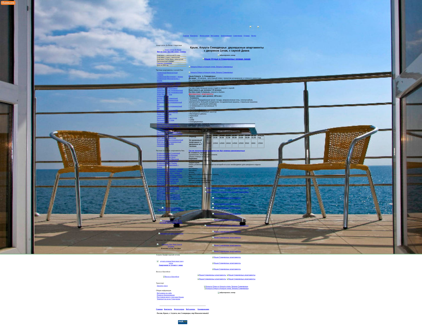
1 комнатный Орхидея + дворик (169, 83)
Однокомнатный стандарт (165, 61)
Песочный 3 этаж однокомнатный (169, 134)
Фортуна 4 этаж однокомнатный (169, 142)
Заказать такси (162, 286)
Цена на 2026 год (162, 65)
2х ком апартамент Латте (166, 157)
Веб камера (215, 36)
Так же (192, 151)
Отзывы (247, 36)
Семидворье (237, 36)
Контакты (194, 36)
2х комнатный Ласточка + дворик (169, 171)
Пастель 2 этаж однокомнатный (169, 132)
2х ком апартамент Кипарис (167, 155)
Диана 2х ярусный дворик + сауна (169, 177)
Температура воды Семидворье (168, 299)
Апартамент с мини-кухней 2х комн (169, 55)
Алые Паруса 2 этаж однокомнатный (164, 95)
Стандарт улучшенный (164, 63)
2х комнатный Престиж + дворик (169, 175)
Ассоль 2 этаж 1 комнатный (167, 98)
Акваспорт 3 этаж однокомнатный (170, 90)
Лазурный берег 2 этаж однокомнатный (165, 121)
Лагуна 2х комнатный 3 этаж (168, 181)
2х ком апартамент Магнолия (168, 159)
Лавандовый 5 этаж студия (167, 118)
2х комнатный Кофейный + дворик (170, 169)
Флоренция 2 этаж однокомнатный (170, 140)
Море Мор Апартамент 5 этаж (168, 126)
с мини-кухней (175, 57)
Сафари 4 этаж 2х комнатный (168, 189)
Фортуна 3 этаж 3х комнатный (168, 195)
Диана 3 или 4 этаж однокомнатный (164, 115)
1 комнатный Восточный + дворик (170, 77)
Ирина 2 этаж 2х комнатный (167, 179)
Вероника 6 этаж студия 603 (167, 112)
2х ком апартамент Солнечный (168, 153)
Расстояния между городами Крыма (170, 297)
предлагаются (201, 151)
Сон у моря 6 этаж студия (166, 138)
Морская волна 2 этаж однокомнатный (165, 129)
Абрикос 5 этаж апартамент (167, 88)
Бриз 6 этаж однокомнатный (167, 100)
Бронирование (226, 36)
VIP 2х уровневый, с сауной (167, 86)
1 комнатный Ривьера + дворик (168, 84)
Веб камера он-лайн (164, 293)
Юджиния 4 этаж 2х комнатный (169, 199)
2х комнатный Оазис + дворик (168, 173)
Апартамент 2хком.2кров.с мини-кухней (170, 59)
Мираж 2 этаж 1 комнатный (167, 124)
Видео (253, 36)
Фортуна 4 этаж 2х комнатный (168, 197)
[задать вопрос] (8, 4)
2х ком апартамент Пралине (167, 161)
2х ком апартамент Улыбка (167, 163)
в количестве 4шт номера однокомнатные (226, 151)
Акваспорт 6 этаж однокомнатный (170, 92)
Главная (186, 36)
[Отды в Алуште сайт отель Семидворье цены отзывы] (228, 9)
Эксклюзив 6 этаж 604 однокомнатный (165, 145)
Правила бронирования (166, 295)
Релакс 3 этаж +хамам (165, 136)
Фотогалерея (204, 36)
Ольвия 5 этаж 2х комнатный (168, 187)
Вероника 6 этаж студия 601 (167, 110)
